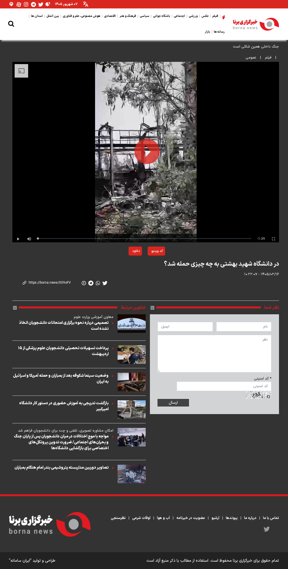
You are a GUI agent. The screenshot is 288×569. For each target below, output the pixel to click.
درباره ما (250, 518)
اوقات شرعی (141, 518)
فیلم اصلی (122, 265)
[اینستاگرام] (26, 4)
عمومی (251, 57)
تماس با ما (271, 518)
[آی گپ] (11, 4)
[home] (223, 16)
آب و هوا (163, 518)
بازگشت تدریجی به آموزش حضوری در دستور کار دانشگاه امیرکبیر (64, 406)
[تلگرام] (33, 4)
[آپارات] (18, 4)
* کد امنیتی (262, 378)
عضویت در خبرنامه (190, 518)
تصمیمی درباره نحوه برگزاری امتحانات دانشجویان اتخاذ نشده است (64, 326)
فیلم (268, 57)
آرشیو (215, 518)
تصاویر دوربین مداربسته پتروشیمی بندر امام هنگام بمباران (61, 468)
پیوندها (232, 518)
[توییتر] (40, 4)
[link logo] (256, 24)
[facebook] (83, 283)
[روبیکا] (48, 4)
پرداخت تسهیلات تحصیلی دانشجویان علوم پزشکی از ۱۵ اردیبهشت (63, 351)
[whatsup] (97, 283)
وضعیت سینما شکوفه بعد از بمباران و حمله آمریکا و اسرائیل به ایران (61, 379)
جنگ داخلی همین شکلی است (256, 46)
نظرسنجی (118, 518)
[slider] (144, 238)
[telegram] (90, 283)
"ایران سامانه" (20, 561)
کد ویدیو (157, 251)
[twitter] (104, 283)
